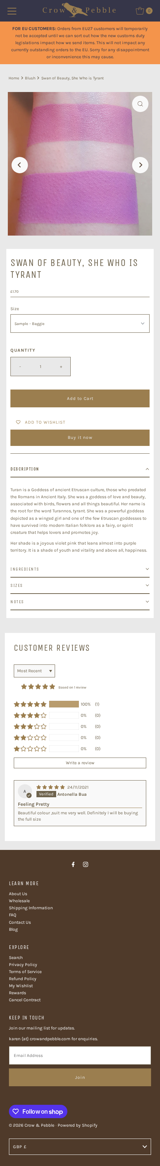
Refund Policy (22, 978)
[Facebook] (73, 864)
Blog (13, 929)
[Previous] (20, 165)
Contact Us (20, 922)
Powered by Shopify (77, 1125)
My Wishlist (21, 985)
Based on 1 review (72, 687)
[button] (80, 469)
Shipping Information (31, 907)
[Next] (140, 165)
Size (14, 308)
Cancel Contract (25, 999)
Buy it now (80, 437)
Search (16, 957)
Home (14, 78)
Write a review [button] (80, 762)
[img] (51, 787)
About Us (18, 893)
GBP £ (20, 1146)
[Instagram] (85, 864)
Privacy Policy (23, 964)
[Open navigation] (12, 11)
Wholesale (19, 900)
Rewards (17, 992)
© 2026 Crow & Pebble (31, 1125)
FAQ (12, 914)
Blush (30, 78)
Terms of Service (25, 971)
